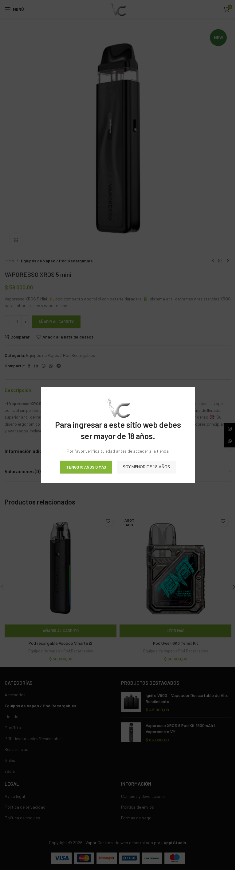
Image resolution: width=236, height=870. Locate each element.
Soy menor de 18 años (146, 467)
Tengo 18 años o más (86, 466)
